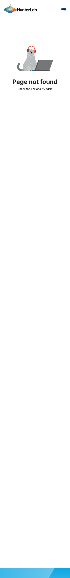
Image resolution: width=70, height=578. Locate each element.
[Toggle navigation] (63, 9)
